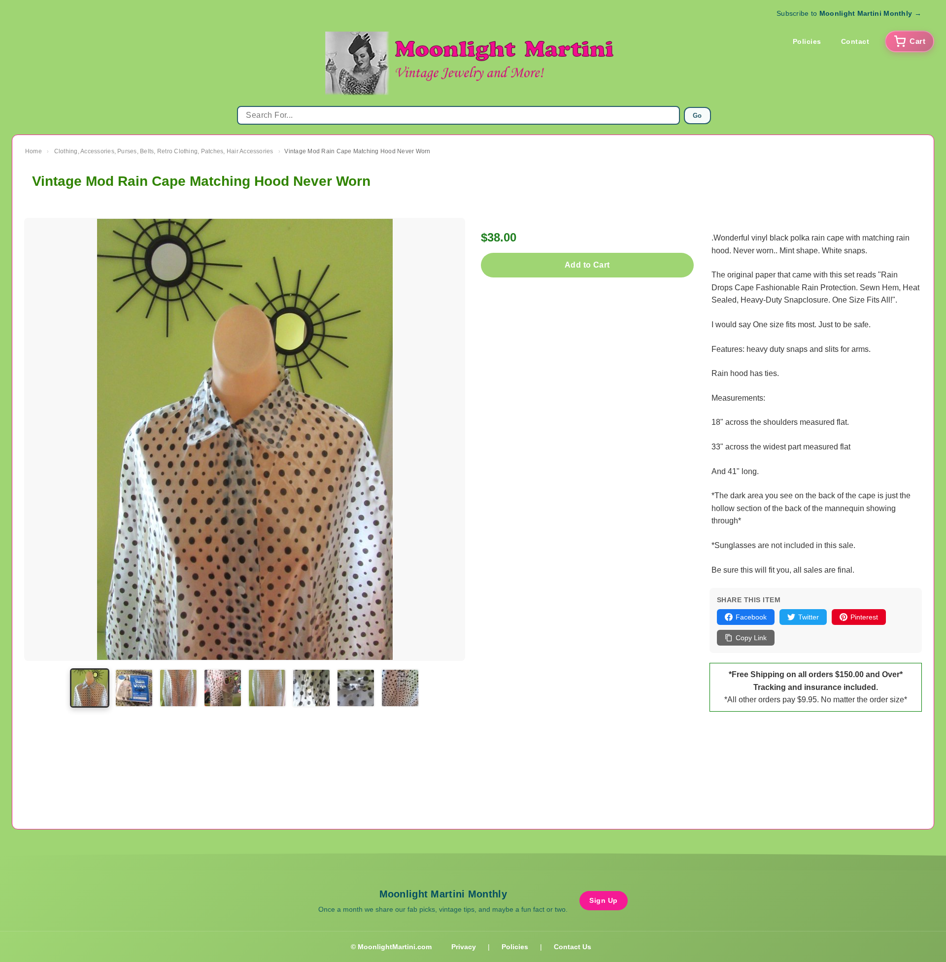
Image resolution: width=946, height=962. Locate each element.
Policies (807, 41)
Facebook (751, 617)
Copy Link (751, 638)
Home (33, 151)
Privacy (463, 947)
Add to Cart (587, 265)
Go (697, 115)
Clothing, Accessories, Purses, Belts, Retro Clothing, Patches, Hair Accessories (163, 151)
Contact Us (572, 947)
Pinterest (864, 617)
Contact (855, 41)
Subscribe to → (849, 13)
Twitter (808, 617)
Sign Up (603, 900)
